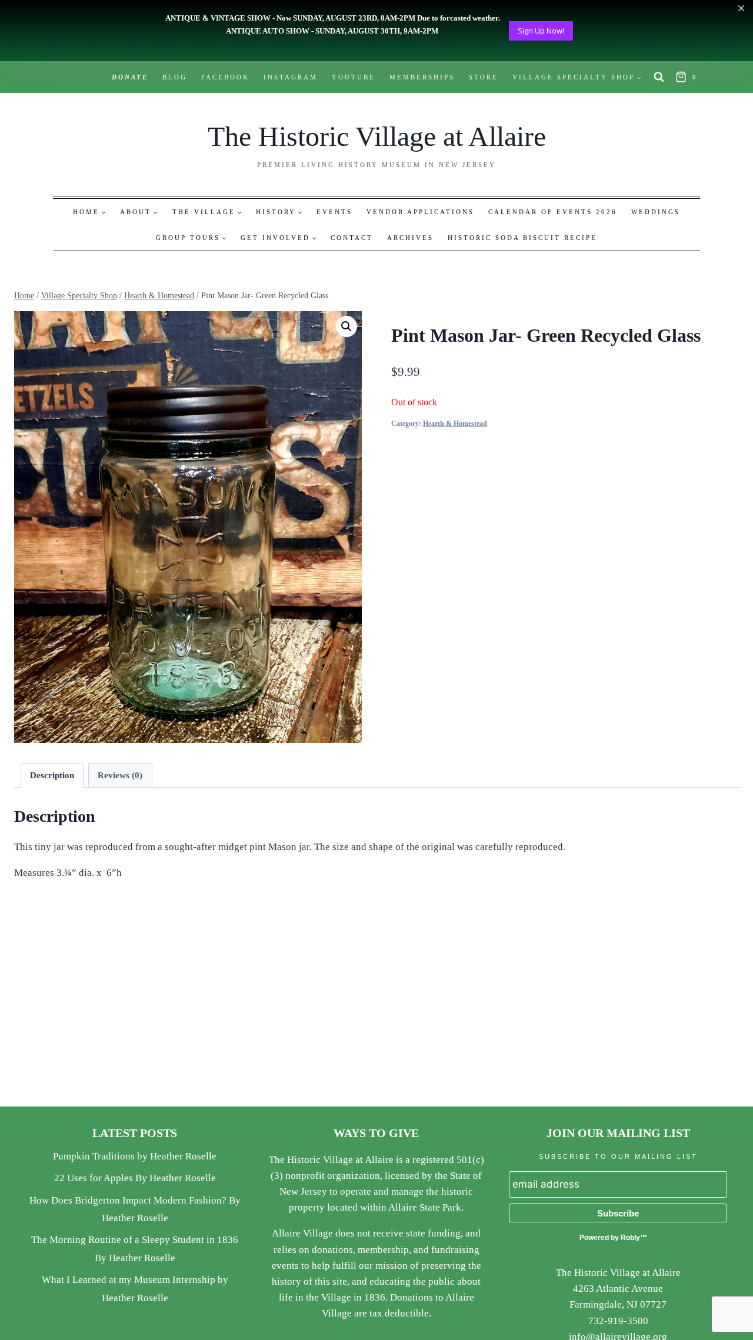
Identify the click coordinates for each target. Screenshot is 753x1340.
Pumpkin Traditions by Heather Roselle (134, 1156)
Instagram (291, 77)
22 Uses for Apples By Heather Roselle (135, 1178)
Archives (410, 237)
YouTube (353, 77)
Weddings (655, 211)
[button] (346, 326)
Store (483, 77)
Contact (352, 237)
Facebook (225, 77)
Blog (174, 77)
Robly (630, 1238)
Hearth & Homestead (455, 423)
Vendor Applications (420, 211)
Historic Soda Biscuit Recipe (522, 237)
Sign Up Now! (541, 30)
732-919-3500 (618, 1320)
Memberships (422, 77)
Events (334, 211)
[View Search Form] (658, 77)
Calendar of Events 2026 (552, 211)
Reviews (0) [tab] (120, 775)
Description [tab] (52, 775)
